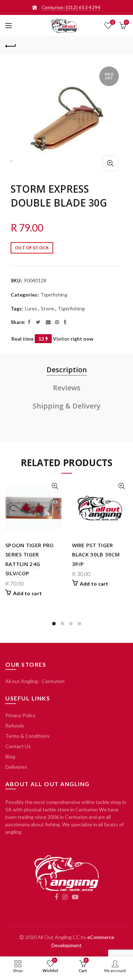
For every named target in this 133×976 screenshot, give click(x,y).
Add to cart (27, 593)
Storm (47, 308)
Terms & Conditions (27, 736)
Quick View (55, 486)
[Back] (11, 45)
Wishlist (112, 22)
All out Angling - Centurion (35, 681)
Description (66, 369)
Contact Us (18, 746)
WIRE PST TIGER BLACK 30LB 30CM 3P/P (96, 554)
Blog (10, 756)
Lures (31, 308)
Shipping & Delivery (67, 406)
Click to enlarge (110, 163)
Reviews (67, 388)
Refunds (14, 725)
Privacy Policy (20, 715)
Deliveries (16, 767)
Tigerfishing (53, 295)
